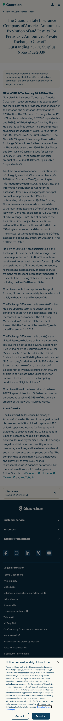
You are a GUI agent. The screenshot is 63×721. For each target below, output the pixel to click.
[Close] (58, 662)
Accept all (41, 716)
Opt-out (19, 716)
